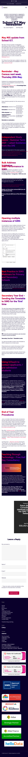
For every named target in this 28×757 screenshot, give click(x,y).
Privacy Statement (6, 618)
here (19, 491)
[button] (26, 7)
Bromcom (4, 608)
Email (3, 571)
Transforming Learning (7, 622)
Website (4, 577)
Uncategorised (19, 17)
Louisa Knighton (9, 27)
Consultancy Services (7, 612)
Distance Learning (14, 441)
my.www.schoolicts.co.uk (8, 85)
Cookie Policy (5, 619)
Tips (7, 17)
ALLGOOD (18, 753)
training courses (10, 430)
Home (3, 605)
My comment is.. (6, 544)
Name (4, 564)
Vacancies (14, 19)
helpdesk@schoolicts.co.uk (12, 647)
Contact (4, 616)
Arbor (3, 607)
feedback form (5, 57)
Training (12, 17)
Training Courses (6, 611)
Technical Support (6, 613)
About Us (4, 615)
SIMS (3, 609)
